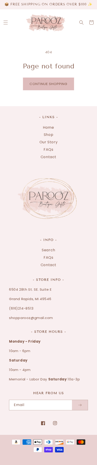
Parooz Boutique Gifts (43, 454)
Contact (48, 156)
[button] (6, 22)
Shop (48, 134)
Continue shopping (48, 83)
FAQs (48, 149)
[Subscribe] (80, 405)
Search (48, 250)
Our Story (48, 142)
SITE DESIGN (77, 454)
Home (48, 127)
